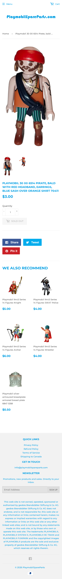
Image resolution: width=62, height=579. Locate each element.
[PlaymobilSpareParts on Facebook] (30, 559)
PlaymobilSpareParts (34, 567)
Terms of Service (31, 452)
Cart (57, 4)
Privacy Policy (31, 445)
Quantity (7, 206)
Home (5, 33)
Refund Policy (31, 449)
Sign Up (53, 490)
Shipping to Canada (31, 456)
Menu (9, 4)
